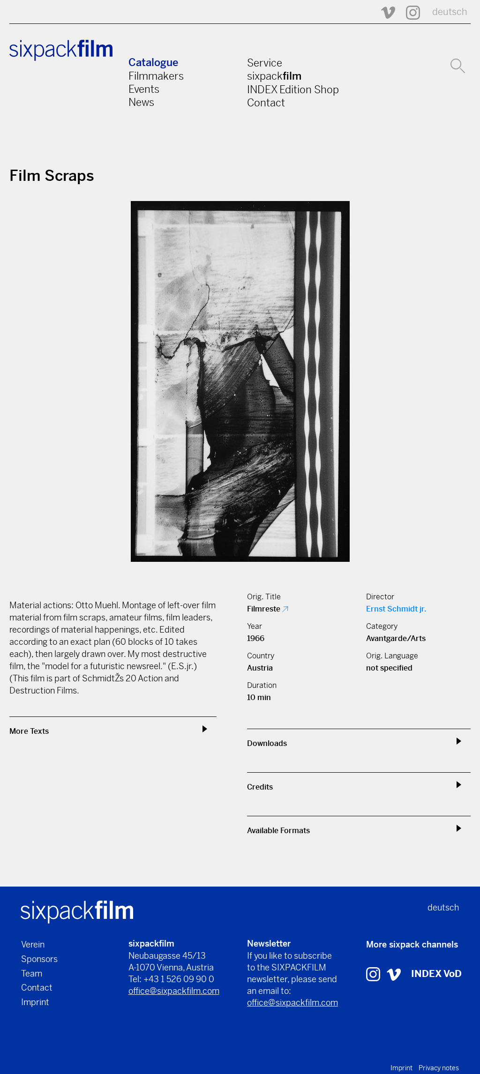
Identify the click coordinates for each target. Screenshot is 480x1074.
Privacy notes (439, 1068)
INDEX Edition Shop (293, 89)
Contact (266, 102)
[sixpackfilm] (77, 911)
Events (143, 89)
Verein (33, 944)
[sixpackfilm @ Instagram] (409, 12)
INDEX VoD (436, 974)
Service (264, 62)
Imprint (35, 1002)
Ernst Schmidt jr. (396, 609)
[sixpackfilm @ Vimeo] (384, 12)
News (141, 102)
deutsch (449, 12)
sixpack (274, 75)
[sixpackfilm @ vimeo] (393, 974)
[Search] (457, 64)
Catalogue (153, 62)
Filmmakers (156, 75)
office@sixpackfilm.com (173, 990)
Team (31, 973)
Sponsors (39, 959)
